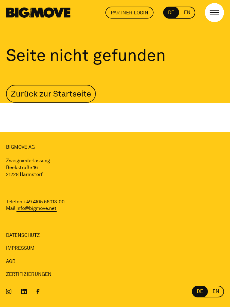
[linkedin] (24, 291)
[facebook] (38, 291)
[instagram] (9, 291)
